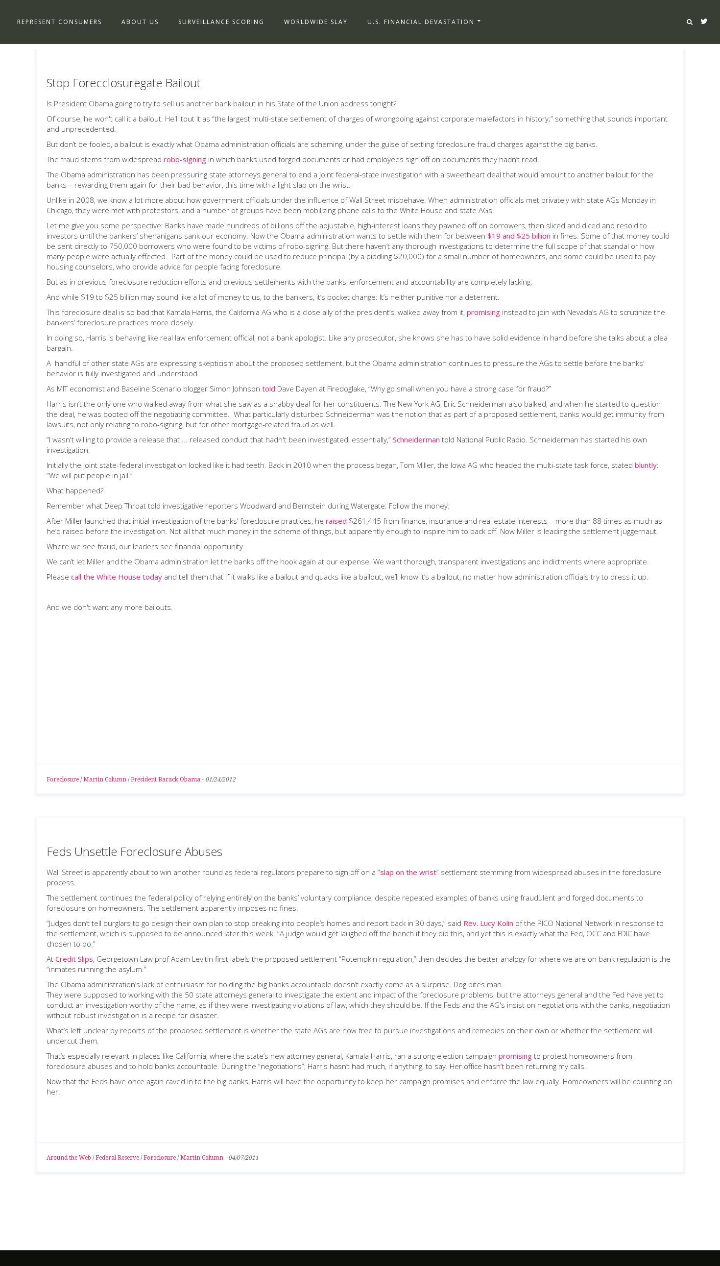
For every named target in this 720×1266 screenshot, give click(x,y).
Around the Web (69, 1157)
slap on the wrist (408, 872)
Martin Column (104, 779)
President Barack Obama (165, 779)
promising (483, 312)
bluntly (646, 465)
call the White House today (116, 577)
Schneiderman (416, 439)
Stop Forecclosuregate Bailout (123, 82)
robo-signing (185, 159)
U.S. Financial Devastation (421, 22)
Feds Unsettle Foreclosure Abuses (134, 851)
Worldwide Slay (316, 22)
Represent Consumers (59, 22)
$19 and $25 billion (519, 236)
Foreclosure (63, 779)
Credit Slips (74, 959)
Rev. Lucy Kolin (488, 923)
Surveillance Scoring (221, 22)
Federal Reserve (117, 1157)
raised (336, 521)
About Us (140, 22)
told (268, 388)
